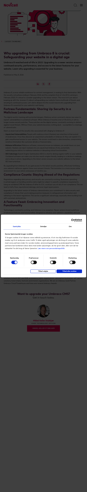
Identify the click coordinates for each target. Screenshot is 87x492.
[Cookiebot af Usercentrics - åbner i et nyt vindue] (72, 220)
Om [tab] (70, 226)
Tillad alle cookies (69, 271)
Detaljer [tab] (43, 226)
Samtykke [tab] (17, 226)
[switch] (34, 262)
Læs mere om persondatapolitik (51, 248)
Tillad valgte (43, 271)
